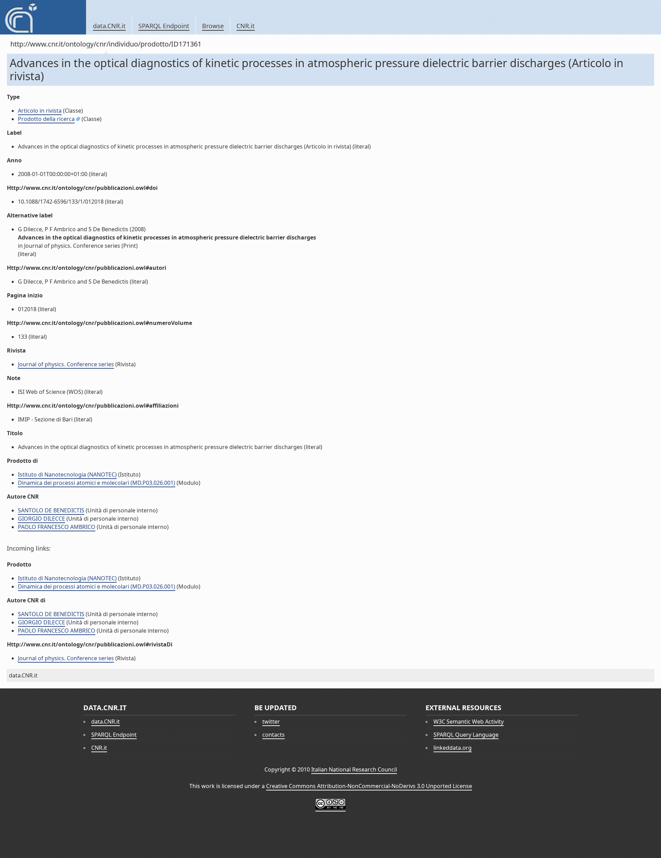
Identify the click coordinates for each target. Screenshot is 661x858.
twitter (271, 721)
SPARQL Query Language (466, 734)
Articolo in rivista (40, 110)
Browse (213, 26)
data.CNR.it (109, 26)
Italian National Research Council (354, 769)
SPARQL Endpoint (163, 26)
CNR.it (246, 26)
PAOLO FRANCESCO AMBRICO (56, 527)
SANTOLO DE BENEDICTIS (51, 510)
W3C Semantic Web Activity (468, 721)
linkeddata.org (452, 748)
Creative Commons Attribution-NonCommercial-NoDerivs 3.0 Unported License (369, 786)
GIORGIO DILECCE (41, 518)
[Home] (43, 17)
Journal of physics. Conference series (66, 364)
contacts (273, 734)
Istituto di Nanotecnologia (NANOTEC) (67, 474)
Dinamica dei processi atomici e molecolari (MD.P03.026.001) (96, 483)
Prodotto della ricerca (46, 119)
